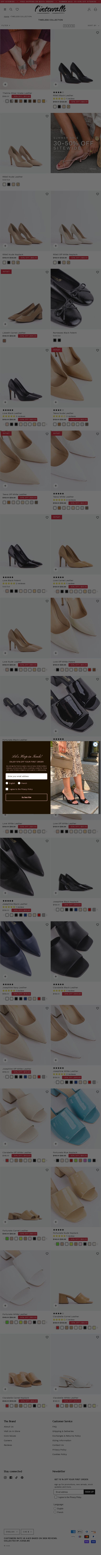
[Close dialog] (95, 744)
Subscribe (26, 797)
